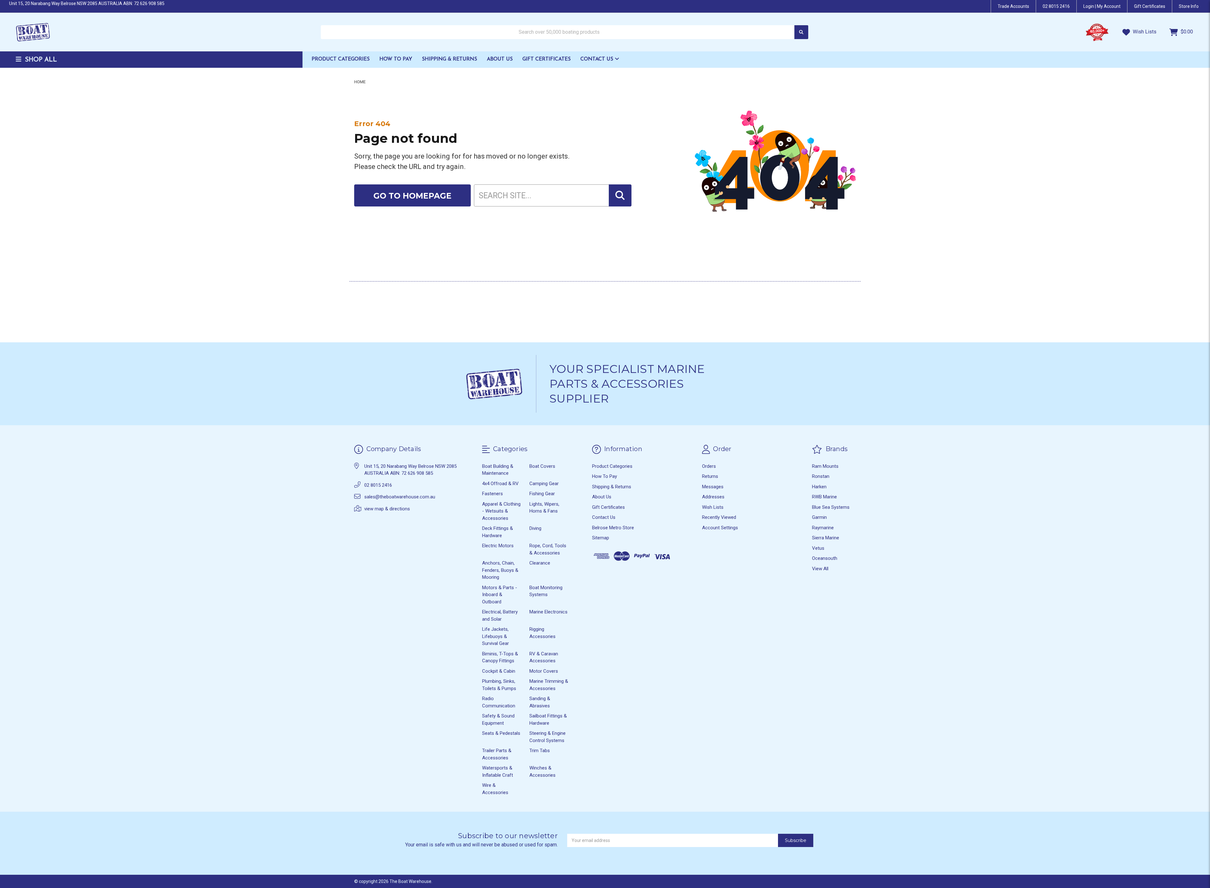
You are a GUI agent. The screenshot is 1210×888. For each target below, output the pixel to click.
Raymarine (823, 528)
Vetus (818, 548)
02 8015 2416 (1056, 6)
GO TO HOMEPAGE (412, 195)
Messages (712, 487)
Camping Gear (544, 483)
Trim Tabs (539, 750)
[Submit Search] (801, 32)
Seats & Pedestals (501, 733)
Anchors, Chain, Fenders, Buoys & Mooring (500, 570)
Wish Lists (1144, 32)
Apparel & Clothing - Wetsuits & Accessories (501, 511)
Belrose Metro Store (613, 528)
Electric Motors (498, 545)
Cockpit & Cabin (498, 671)
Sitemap (600, 538)
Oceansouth (824, 558)
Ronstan (820, 476)
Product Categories (341, 59)
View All (820, 569)
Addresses (713, 497)
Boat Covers (542, 466)
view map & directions (387, 509)
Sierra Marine (825, 538)
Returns (710, 476)
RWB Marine (824, 497)
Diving (535, 528)
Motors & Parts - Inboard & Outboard (499, 595)
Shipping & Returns (449, 59)
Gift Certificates (546, 59)
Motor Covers (543, 671)
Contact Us (597, 59)
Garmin (819, 517)
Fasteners (492, 493)
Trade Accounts (1013, 6)
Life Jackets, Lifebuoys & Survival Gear (495, 636)
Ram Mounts (825, 466)
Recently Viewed (719, 517)
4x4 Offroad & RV (500, 483)
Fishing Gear (542, 493)
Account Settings (720, 528)
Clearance (539, 563)
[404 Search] (620, 195)
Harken (819, 487)
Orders (709, 466)
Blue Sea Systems (831, 507)
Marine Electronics (548, 612)
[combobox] (564, 32)
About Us (500, 59)
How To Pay (395, 59)
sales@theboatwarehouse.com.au (399, 497)
